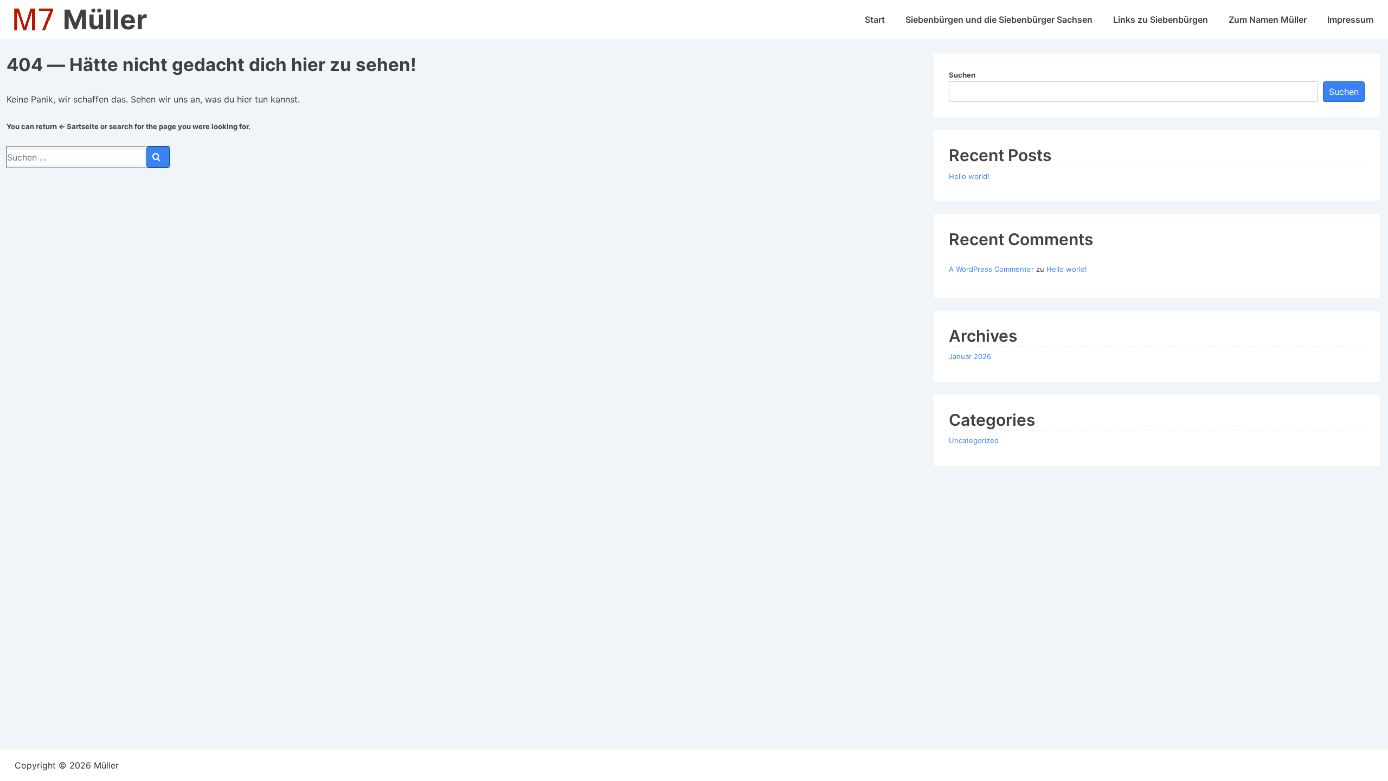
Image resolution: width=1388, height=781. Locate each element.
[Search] (158, 157)
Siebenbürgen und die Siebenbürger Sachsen (999, 19)
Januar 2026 (970, 356)
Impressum (1350, 19)
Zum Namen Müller (1268, 19)
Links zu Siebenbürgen (1160, 19)
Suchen (962, 75)
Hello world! (969, 176)
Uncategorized (974, 440)
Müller (105, 19)
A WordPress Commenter (991, 269)
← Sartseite (79, 126)
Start (875, 19)
